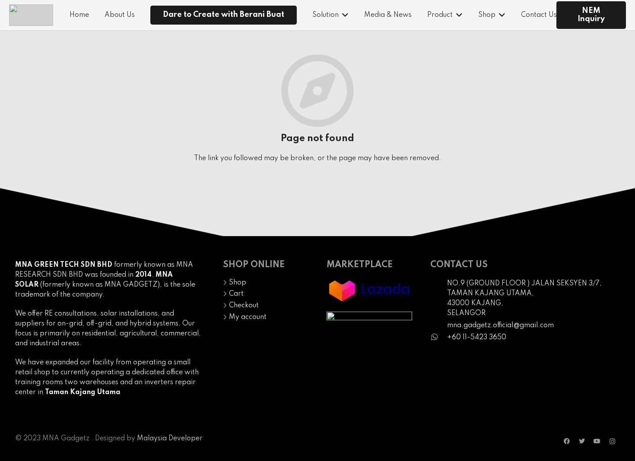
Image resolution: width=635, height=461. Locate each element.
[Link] (31, 15)
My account (248, 317)
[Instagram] (612, 441)
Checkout (244, 305)
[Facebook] (567, 441)
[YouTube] (597, 441)
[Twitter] (582, 441)
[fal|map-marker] (438, 298)
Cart (236, 293)
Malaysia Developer (170, 438)
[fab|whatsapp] (438, 338)
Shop (237, 282)
